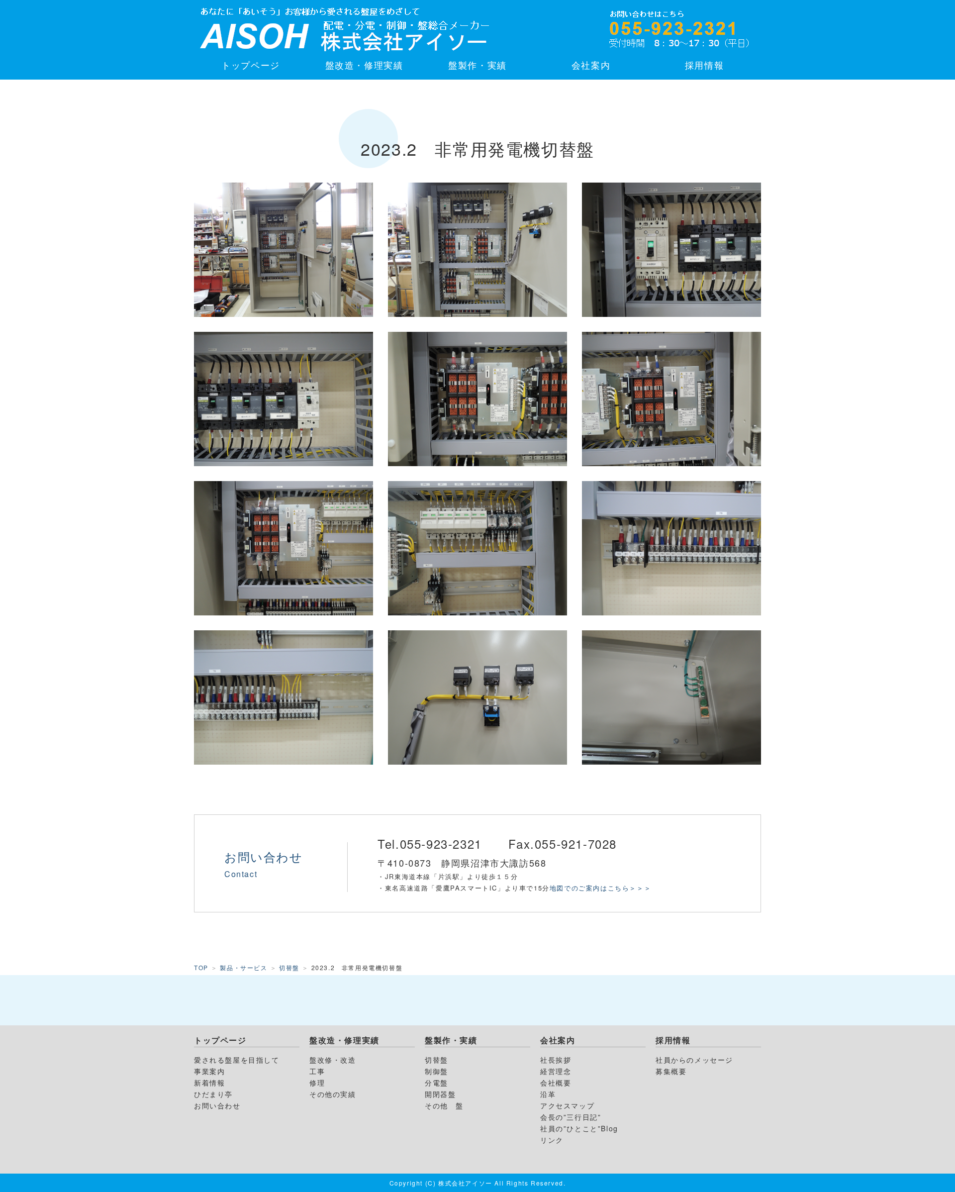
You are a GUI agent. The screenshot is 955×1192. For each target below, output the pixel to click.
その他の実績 (332, 1094)
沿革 (548, 1094)
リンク (552, 1140)
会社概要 (555, 1083)
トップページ (250, 64)
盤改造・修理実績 (364, 64)
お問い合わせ (217, 1105)
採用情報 (704, 64)
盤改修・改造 (332, 1060)
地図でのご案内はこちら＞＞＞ (604, 888)
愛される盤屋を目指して (237, 1060)
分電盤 (436, 1083)
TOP (201, 967)
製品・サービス (243, 967)
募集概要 (671, 1071)
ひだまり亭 (213, 1094)
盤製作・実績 (477, 64)
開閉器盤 (440, 1094)
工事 (317, 1071)
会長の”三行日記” (570, 1117)
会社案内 (591, 64)
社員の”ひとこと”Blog (579, 1128)
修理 (317, 1083)
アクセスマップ (567, 1105)
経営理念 (555, 1071)
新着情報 (209, 1083)
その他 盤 (444, 1105)
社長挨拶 (555, 1060)
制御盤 (436, 1071)
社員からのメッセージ (694, 1060)
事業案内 (209, 1071)
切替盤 (289, 967)
